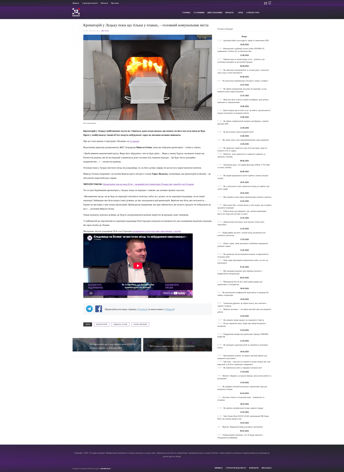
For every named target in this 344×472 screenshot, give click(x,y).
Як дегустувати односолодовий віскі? (238, 132)
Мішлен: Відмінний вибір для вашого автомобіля (242, 427)
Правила (76, 3)
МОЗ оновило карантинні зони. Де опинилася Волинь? (172, 346)
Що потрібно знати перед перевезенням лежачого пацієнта (247, 197)
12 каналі (134, 141)
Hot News (105, 31)
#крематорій (101, 324)
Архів (240, 13)
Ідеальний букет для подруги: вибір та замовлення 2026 (246, 41)
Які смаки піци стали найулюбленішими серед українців (245, 140)
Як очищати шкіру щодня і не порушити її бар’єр (243, 320)
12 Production (252, 13)
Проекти (229, 13)
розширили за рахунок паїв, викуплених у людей (156, 231)
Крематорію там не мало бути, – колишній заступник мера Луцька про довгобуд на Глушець (148, 184)
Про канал (115, 3)
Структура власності (90, 3)
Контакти (104, 3)
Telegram (169, 309)
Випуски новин (214, 13)
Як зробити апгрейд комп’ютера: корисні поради (243, 408)
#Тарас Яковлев (140, 324)
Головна (186, 13)
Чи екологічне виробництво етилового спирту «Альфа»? (245, 81)
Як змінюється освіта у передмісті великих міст (242, 368)
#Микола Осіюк (120, 324)
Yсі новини (199, 13)
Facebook (143, 309)
